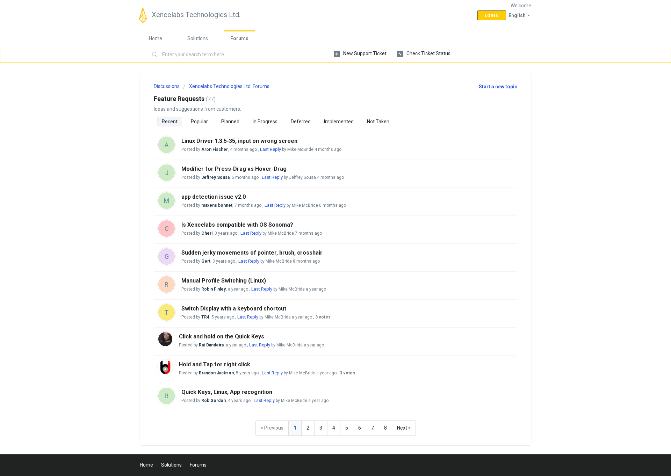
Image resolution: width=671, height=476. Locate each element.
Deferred (301, 121)
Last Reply (270, 149)
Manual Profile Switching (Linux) (223, 280)
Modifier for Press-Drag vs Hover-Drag (234, 169)
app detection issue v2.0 (213, 196)
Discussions (167, 86)
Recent (170, 121)
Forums (239, 38)
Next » (404, 428)
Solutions (197, 38)
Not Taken (378, 121)
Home (155, 38)
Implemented (339, 121)
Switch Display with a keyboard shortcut (233, 308)
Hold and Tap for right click (214, 364)
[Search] (155, 55)
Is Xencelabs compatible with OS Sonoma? (237, 224)
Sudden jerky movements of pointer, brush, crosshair (252, 252)
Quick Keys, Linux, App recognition (226, 392)
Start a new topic (498, 86)
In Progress (265, 121)
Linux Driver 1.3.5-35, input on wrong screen (239, 141)
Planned (230, 121)
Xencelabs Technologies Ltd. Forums (229, 86)
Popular (199, 121)
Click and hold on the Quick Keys (221, 336)
